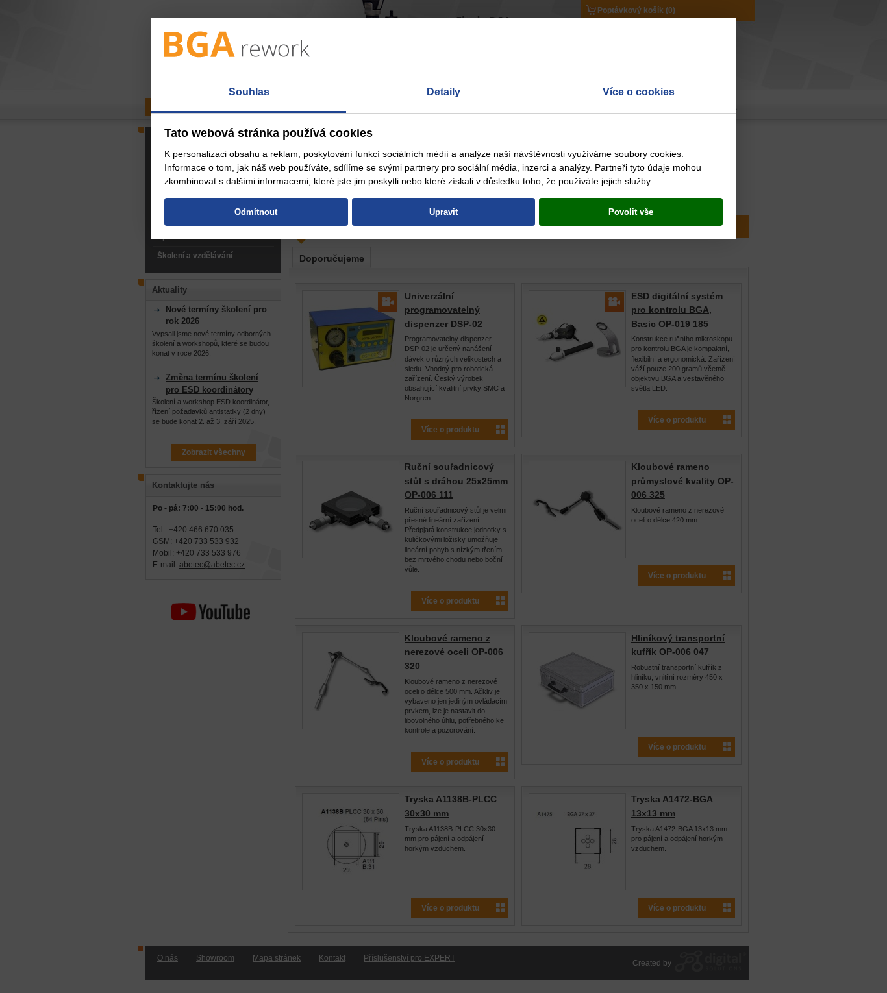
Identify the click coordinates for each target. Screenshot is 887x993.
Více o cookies (639, 91)
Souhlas (249, 91)
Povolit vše (630, 212)
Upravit (443, 212)
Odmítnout (255, 212)
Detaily (443, 91)
